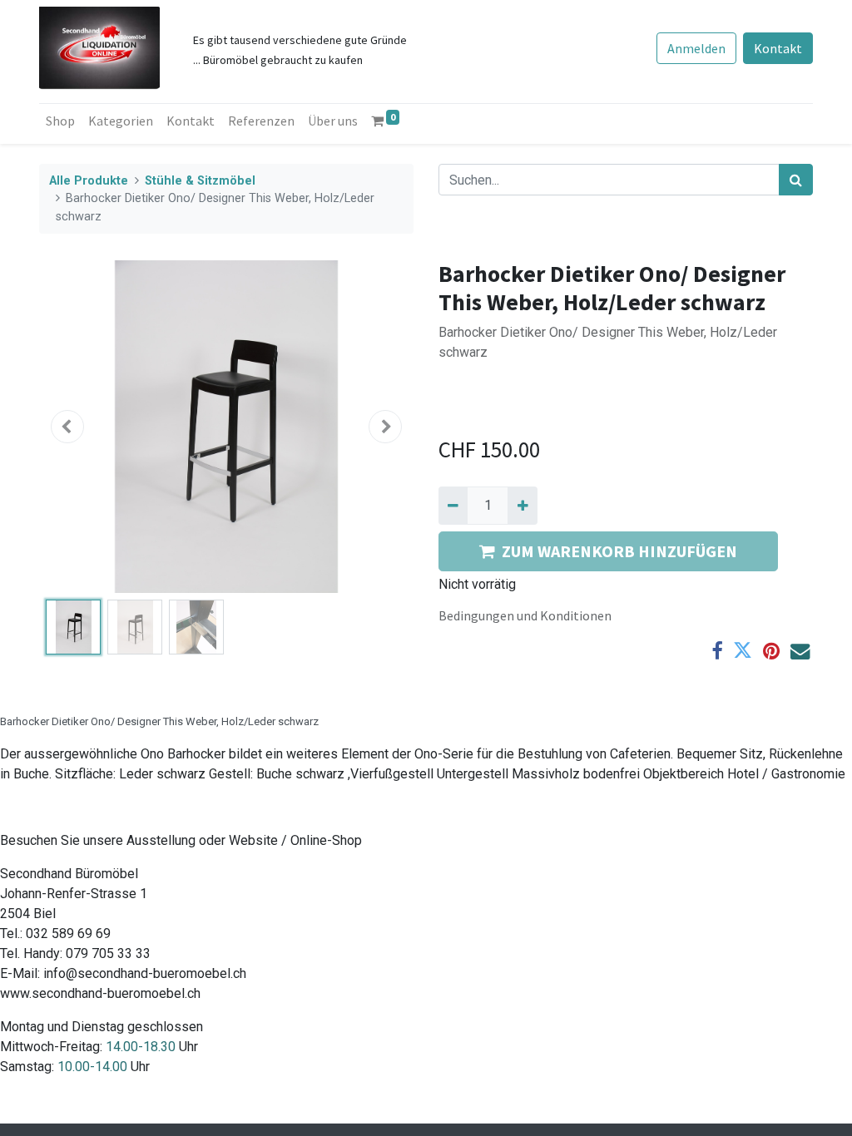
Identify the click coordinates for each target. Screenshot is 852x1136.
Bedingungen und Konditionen (525, 615)
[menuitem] (60, 120)
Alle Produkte (88, 181)
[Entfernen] (453, 506)
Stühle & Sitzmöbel (200, 181)
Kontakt (778, 48)
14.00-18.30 (141, 1047)
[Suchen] (796, 179)
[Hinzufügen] (522, 506)
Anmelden (696, 48)
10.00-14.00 (92, 1066)
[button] (67, 426)
